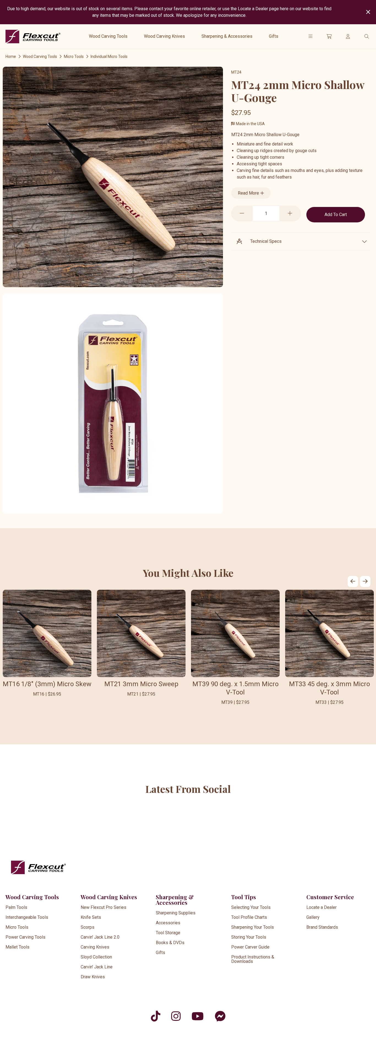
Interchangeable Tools (27, 917)
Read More (249, 193)
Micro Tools (74, 56)
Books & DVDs (170, 942)
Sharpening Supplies (175, 912)
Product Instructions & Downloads (252, 959)
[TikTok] (155, 1016)
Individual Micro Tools (109, 56)
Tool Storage (168, 932)
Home (11, 56)
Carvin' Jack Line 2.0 (100, 937)
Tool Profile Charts (249, 917)
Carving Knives (95, 947)
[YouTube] (197, 1016)
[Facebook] (220, 1016)
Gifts (273, 36)
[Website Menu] (310, 36)
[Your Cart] (329, 36)
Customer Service (330, 897)
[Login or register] (348, 36)
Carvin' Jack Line (97, 966)
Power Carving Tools (25, 937)
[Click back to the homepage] (33, 36)
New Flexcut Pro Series (103, 907)
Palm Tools (16, 907)
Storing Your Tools (248, 937)
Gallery (313, 917)
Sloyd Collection (96, 957)
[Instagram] (176, 1016)
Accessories (168, 922)
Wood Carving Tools (108, 36)
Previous (353, 581)
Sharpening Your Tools (252, 927)
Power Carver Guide (250, 947)
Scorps (87, 927)
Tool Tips (243, 897)
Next (365, 581)
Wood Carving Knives (164, 36)
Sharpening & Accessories (226, 36)
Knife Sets (91, 917)
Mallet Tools (17, 947)
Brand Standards (322, 927)
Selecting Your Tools (251, 907)
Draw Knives (93, 976)
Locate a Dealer (321, 907)
